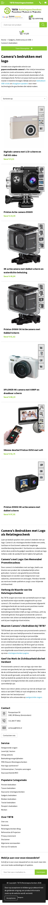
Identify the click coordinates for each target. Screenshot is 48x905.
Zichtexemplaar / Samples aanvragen (16, 769)
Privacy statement (8, 836)
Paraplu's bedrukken (9, 806)
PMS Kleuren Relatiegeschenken (14, 762)
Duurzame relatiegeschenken (13, 792)
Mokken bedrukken (8, 799)
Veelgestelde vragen (9, 748)
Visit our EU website (9, 846)
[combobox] (20, 24)
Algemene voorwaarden (10, 843)
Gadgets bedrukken (9, 795)
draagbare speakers (20, 83)
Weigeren (20, 897)
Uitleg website (7, 755)
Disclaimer (5, 839)
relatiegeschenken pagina (18, 653)
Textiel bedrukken (8, 802)
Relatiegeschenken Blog (11, 829)
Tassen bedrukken (8, 788)
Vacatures (5, 825)
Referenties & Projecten (10, 832)
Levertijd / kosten (8, 751)
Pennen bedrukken (8, 784)
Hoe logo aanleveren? (10, 765)
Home (3, 40)
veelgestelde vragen (34, 697)
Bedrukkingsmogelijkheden (12, 758)
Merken (4, 810)
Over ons (4, 821)
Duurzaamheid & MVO (9, 773)
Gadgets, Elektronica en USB (19, 40)
